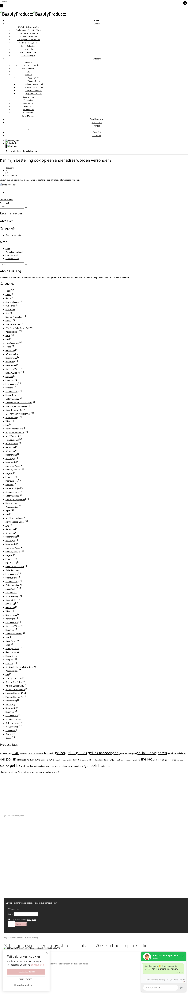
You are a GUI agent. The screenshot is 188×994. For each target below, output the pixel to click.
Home (96, 20)
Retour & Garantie (18, 876)
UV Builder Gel (12, 443)
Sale (7, 313)
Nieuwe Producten (14, 317)
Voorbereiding (28, 68)
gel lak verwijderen (151, 753)
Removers (28, 106)
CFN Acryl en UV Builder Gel (28, 39)
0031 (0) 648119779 (23, 803)
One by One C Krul (14, 678)
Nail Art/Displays (13, 373)
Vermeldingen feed (14, 252)
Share (14, 185)
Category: (10, 168)
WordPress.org (12, 258)
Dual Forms (10, 306)
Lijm (28, 71)
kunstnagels (33, 760)
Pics (28, 129)
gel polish (8, 759)
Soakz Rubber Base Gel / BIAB (28, 30)
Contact (13, 856)
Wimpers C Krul (34, 78)
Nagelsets (10, 503)
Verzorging (28, 100)
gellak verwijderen (176, 754)
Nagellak (9, 376)
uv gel (76, 766)
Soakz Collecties (28, 46)
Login (8, 248)
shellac (146, 759)
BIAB (15, 753)
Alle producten (16, 885)
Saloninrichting (28, 113)
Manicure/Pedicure (28, 52)
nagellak (58, 760)
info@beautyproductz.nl (20, 800)
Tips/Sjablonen (12, 343)
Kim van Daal (11, 175)
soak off (154, 760)
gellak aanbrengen (127, 753)
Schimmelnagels (28, 55)
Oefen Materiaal (28, 116)
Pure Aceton (11, 563)
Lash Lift (28, 62)
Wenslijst (14, 872)
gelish (60, 753)
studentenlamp (39, 766)
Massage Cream (12, 648)
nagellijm (65, 760)
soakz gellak (27, 766)
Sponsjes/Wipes (13, 369)
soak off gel (162, 760)
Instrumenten (28, 109)
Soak (8, 637)
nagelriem (104, 760)
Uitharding (10, 350)
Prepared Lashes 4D (33, 90)
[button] (26, 985)
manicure (44, 760)
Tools (8, 291)
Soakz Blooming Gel (28, 36)
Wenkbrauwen (96, 119)
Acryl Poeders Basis (14, 429)
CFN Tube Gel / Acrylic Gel (28, 27)
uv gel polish (89, 766)
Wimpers (97, 59)
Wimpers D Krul (34, 81)
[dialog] (26, 970)
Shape (8, 294)
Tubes (8, 347)
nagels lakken (120, 760)
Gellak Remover (12, 570)
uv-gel (70, 766)
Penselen (9, 388)
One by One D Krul (14, 682)
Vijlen (8, 335)
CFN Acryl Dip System (28, 43)
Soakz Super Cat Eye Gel (28, 33)
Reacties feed (12, 255)
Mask (8, 645)
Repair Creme (11, 656)
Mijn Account (15, 869)
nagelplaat (96, 760)
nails (138, 760)
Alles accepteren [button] (26, 972)
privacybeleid (31, 920)
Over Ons (97, 132)
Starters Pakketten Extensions (28, 65)
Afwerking (10, 354)
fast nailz (49, 753)
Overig (8, 738)
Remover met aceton (15, 566)
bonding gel (23, 754)
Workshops (97, 122)
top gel (55, 766)
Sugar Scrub (11, 641)
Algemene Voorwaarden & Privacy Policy (21, 937)
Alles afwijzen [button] (26, 979)
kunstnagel (21, 760)
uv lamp (104, 766)
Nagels (97, 24)
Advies (97, 126)
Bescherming (28, 97)
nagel (51, 760)
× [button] (46, 953)
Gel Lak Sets (11, 592)
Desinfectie (28, 103)
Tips (7, 525)
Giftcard (9, 734)
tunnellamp (63, 766)
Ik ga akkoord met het (23, 920)
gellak (70, 753)
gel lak (81, 753)
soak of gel (172, 760)
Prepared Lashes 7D (34, 93)
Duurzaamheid (16, 849)
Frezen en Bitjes (13, 488)
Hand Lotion (11, 652)
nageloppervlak (86, 760)
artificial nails (6, 753)
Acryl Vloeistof (12, 436)
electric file (39, 754)
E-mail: (11, 914)
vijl (109, 766)
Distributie (96, 135)
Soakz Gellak (28, 49)
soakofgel (180, 760)
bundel (32, 753)
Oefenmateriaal (12, 399)
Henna (8, 298)
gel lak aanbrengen (103, 753)
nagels (112, 760)
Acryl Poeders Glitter (15, 432)
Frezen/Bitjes (11, 395)
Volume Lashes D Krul (34, 87)
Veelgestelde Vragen (19, 852)
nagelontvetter (75, 760)
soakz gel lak (10, 766)
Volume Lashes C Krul (34, 84)
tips (52, 766)
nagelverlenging (131, 760)
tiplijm (48, 766)
